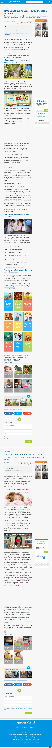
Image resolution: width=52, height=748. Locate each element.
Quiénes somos (12, 726)
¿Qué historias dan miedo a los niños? (8, 375)
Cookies (20, 726)
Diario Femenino (35, 742)
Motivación (25, 680)
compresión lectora (9, 237)
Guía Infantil (26, 742)
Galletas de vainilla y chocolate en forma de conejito (8, 660)
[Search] (42, 2)
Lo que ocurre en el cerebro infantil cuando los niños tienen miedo (8, 388)
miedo (7, 39)
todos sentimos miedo (15, 483)
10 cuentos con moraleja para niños (18, 376)
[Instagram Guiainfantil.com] (42, 123)
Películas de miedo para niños (11, 669)
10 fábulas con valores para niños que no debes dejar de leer (27, 375)
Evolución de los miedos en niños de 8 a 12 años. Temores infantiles (18, 388)
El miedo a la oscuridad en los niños (18, 661)
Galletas (7, 655)
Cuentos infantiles (9, 275)
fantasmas (22, 579)
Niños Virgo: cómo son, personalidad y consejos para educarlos (39, 26)
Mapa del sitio (33, 727)
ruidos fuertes (26, 41)
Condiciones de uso (23, 437)
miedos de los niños (9, 287)
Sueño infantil (17, 644)
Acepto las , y (41, 115)
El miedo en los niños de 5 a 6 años (27, 390)
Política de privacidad (29, 726)
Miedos (7, 371)
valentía (21, 511)
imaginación (21, 569)
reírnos (24, 609)
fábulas (29, 579)
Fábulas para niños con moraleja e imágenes (15, 398)
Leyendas (20, 409)
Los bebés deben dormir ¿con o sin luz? (18, 647)
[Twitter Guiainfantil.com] (44, 123)
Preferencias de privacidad (15, 437)
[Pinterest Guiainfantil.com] (39, 123)
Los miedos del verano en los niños (27, 647)
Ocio (5, 8)
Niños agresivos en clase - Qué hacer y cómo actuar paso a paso (44, 33)
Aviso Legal (38, 726)
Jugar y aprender (8, 680)
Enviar (28, 441)
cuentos (6, 619)
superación (7, 552)
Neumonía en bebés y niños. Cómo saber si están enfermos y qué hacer (45, 25)
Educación (7, 451)
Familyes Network (17, 742)
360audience (30, 744)
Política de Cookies (39, 116)
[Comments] (30, 22)
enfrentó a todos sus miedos (13, 57)
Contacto (17, 727)
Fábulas (13, 357)
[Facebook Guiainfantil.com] (36, 123)
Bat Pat (27, 557)
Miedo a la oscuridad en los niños (8, 647)
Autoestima (19, 680)
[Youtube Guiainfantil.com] (47, 123)
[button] (5, 2)
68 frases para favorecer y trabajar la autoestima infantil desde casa (38, 33)
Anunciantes (24, 727)
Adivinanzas (7, 409)
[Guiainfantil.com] (15, 2)
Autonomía (14, 680)
